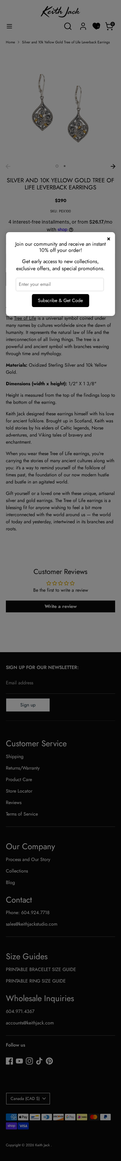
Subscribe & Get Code (60, 300)
